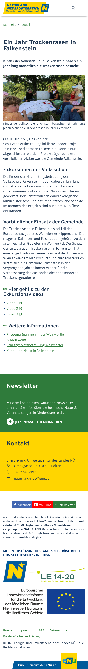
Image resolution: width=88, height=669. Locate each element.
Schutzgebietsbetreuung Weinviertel (35, 345)
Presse (7, 630)
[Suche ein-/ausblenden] (73, 8)
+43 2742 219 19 (26, 472)
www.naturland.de (16, 537)
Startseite (9, 25)
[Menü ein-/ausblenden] (81, 8)
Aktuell (25, 25)
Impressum (25, 630)
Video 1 (12, 303)
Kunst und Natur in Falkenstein (30, 350)
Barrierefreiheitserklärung (21, 636)
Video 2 (12, 308)
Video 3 (12, 314)
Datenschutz (58, 630)
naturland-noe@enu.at (31, 478)
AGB (41, 630)
